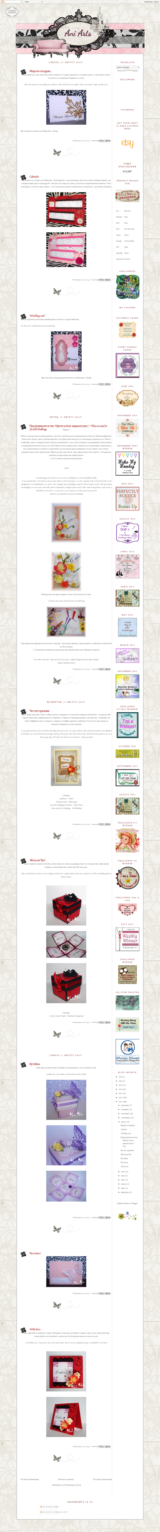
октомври (125, 1114)
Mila (126, 217)
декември (125, 1105)
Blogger (135, 1203)
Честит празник (39, 711)
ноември (125, 1109)
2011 (121, 1102)
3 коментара (94, 280)
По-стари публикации (102, 1479)
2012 (121, 1098)
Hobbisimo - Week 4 (66, 799)
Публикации (50, 1507)
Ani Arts (78, 33)
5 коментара (94, 824)
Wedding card (36, 316)
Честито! (35, 1253)
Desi (117, 223)
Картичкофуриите (103, 436)
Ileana (118, 235)
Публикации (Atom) (72, 1485)
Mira (126, 223)
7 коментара (94, 1022)
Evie (117, 229)
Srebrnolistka (129, 241)
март (123, 1188)
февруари (125, 1192)
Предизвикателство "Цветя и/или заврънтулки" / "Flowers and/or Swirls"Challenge (68, 428)
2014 (121, 1089)
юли (123, 1172)
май (123, 1180)
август (124, 1122)
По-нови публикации (30, 1479)
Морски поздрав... (40, 71)
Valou (126, 253)
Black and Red (37, 860)
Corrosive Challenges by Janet (61, 805)
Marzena (127, 211)
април (124, 1184)
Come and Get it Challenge (60, 808)
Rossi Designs (67, 647)
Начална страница (66, 1479)
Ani (117, 211)
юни (123, 1176)
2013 (121, 1093)
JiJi (117, 247)
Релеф (55, 131)
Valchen (127, 259)
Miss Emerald (129, 229)
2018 (121, 1077)
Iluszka (118, 241)
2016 (121, 1081)
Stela (126, 247)
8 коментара (94, 384)
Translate (134, 71)
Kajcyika (119, 253)
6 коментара (94, 141)
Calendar (34, 176)
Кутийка (34, 1064)
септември (125, 1118)
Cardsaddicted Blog (89, 478)
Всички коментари (54, 1512)
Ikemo (126, 235)
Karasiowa (120, 259)
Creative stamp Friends (57, 1016)
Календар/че (59, 180)
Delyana (119, 217)
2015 (121, 1085)
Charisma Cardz (61, 802)
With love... (35, 1329)
